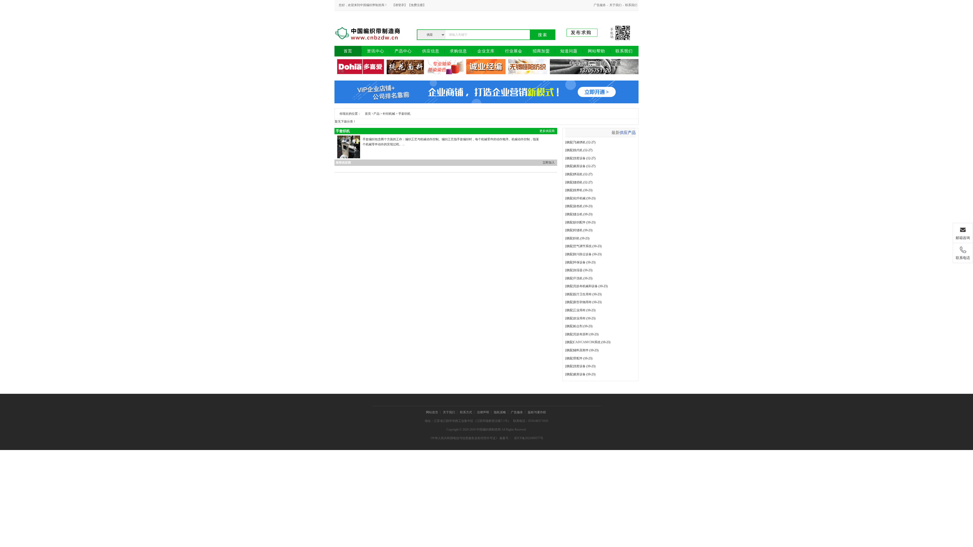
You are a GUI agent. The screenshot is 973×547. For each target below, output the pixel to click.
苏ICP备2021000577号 (528, 438)
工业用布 (579, 310)
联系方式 (466, 412)
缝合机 (578, 214)
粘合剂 (578, 326)
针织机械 (389, 113)
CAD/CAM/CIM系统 (587, 342)
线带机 (578, 190)
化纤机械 (579, 198)
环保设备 (579, 262)
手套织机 (404, 113)
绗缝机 (578, 230)
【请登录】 (399, 5)
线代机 (578, 150)
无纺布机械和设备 (585, 286)
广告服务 (600, 5)
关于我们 (615, 5)
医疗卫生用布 (582, 294)
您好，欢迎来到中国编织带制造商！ (363, 5)
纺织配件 (579, 222)
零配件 (578, 358)
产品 (376, 113)
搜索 (543, 35)
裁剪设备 (579, 166)
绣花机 (578, 174)
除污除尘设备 (582, 254)
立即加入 (548, 162)
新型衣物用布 (582, 302)
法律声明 (483, 412)
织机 (576, 238)
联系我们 (631, 5)
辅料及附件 (581, 350)
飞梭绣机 (579, 142)
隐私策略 (500, 412)
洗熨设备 (579, 158)
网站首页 (432, 412)
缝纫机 (578, 182)
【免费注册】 (417, 5)
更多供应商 (547, 131)
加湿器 (578, 270)
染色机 (578, 206)
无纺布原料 (581, 334)
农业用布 (579, 318)
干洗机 (578, 278)
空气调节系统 (582, 246)
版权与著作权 (537, 412)
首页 (368, 113)
